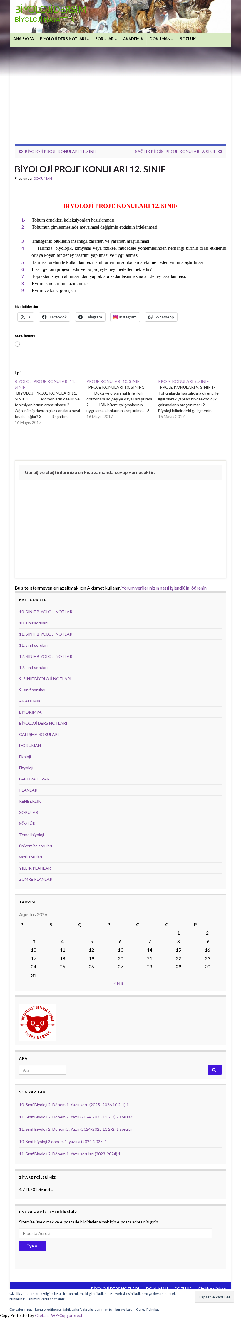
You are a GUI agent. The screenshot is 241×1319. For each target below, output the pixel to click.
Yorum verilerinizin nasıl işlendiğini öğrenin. (164, 587)
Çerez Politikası (148, 1309)
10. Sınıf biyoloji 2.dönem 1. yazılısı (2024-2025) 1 (63, 1141)
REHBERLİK (30, 801)
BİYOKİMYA (30, 711)
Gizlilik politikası (212, 1288)
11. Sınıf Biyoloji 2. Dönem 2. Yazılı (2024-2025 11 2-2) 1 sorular (75, 1129)
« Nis (119, 983)
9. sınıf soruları (32, 689)
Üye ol (32, 1245)
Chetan (41, 1315)
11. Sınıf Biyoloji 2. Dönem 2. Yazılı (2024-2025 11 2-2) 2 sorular (75, 1116)
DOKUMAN (160, 38)
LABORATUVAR (34, 778)
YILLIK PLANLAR (35, 867)
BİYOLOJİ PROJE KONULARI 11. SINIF (61, 151)
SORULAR (105, 38)
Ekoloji (25, 756)
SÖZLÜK (188, 38)
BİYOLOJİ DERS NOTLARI (63, 38)
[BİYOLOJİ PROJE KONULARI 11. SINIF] (50, 401)
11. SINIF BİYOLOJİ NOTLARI (46, 634)
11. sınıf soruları (33, 645)
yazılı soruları (30, 856)
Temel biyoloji (31, 834)
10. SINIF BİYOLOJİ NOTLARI (46, 611)
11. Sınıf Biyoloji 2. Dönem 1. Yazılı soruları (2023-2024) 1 (69, 1153)
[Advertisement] (120, 91)
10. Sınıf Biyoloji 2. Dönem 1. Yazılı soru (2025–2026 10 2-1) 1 (74, 1104)
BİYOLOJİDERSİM (50, 9)
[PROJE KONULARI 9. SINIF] (194, 399)
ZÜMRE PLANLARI (36, 879)
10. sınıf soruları (33, 622)
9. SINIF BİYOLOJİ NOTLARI (45, 678)
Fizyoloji (26, 767)
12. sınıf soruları (33, 667)
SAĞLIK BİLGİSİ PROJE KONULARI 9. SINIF (175, 151)
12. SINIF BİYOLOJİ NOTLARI (46, 656)
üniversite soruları (35, 845)
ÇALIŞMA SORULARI (39, 734)
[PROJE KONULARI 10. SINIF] (122, 399)
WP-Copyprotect (67, 1315)
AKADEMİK (133, 38)
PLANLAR (28, 789)
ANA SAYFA (23, 38)
